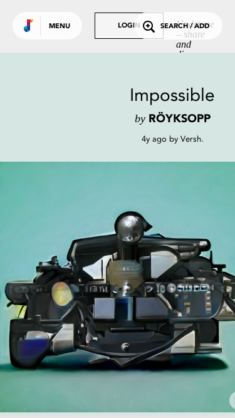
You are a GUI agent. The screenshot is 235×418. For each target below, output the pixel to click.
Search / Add (184, 26)
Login (129, 26)
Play (125, 287)
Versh (190, 139)
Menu (59, 26)
